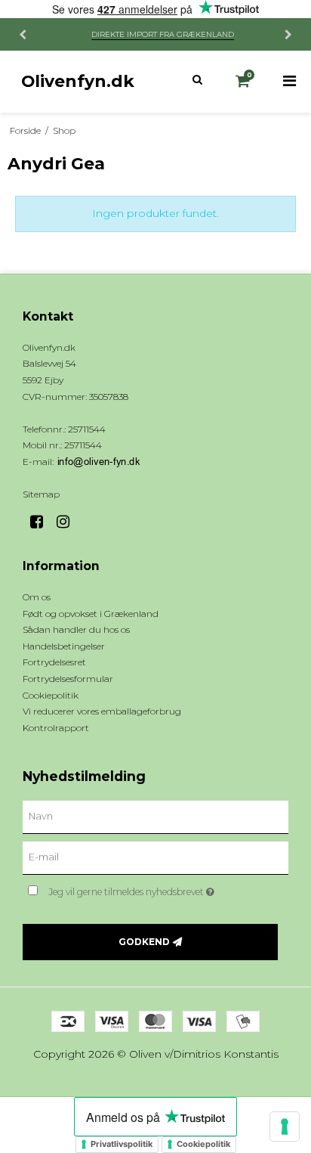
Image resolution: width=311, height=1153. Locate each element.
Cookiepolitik (203, 1144)
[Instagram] (68, 522)
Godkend (144, 941)
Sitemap (41, 494)
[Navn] (155, 816)
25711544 (83, 445)
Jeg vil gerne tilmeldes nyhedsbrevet (147, 888)
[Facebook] (42, 522)
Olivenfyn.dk (77, 81)
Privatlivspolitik (121, 1144)
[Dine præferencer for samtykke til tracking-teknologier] (284, 1126)
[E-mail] (155, 857)
